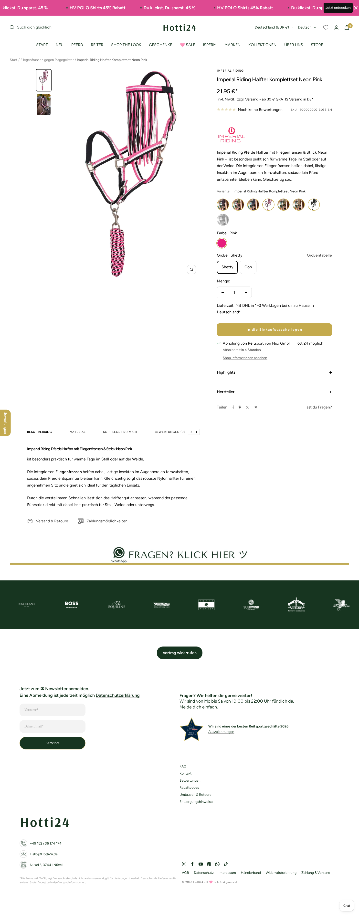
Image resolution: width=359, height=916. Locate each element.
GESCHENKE (160, 44)
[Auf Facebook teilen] (233, 407)
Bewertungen (190, 780)
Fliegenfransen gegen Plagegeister (47, 60)
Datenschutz (204, 873)
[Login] (336, 27)
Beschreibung (39, 432)
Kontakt (185, 773)
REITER (97, 44)
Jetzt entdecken (338, 8)
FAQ (183, 766)
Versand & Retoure (52, 521)
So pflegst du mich (120, 432)
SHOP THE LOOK (126, 44)
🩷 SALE (187, 44)
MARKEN (232, 44)
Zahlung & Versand (315, 873)
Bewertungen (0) (170, 432)
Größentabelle (319, 255)
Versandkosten (62, 878)
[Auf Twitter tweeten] (247, 407)
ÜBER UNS (293, 44)
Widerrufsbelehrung (281, 873)
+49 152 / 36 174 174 (46, 843)
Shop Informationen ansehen (245, 358)
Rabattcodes (189, 788)
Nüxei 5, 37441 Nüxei (46, 865)
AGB (185, 873)
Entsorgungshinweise (196, 802)
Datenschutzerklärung (118, 695)
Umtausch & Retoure (195, 795)
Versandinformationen (71, 882)
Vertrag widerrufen (180, 652)
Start (13, 60)
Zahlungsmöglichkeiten (106, 521)
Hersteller (225, 391)
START (42, 44)
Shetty (227, 267)
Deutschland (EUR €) (272, 27)
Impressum (227, 873)
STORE (317, 44)
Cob (248, 267)
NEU (59, 44)
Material (77, 432)
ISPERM (210, 44)
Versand (251, 99)
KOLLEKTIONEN (262, 44)
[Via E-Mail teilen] (255, 407)
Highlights (226, 372)
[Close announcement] (356, 8)
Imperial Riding (230, 70)
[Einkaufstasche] (346, 27)
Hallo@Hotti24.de (44, 854)
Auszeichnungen (221, 732)
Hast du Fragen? (318, 407)
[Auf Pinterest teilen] (240, 407)
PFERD (77, 44)
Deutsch (304, 27)
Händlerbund (251, 873)
